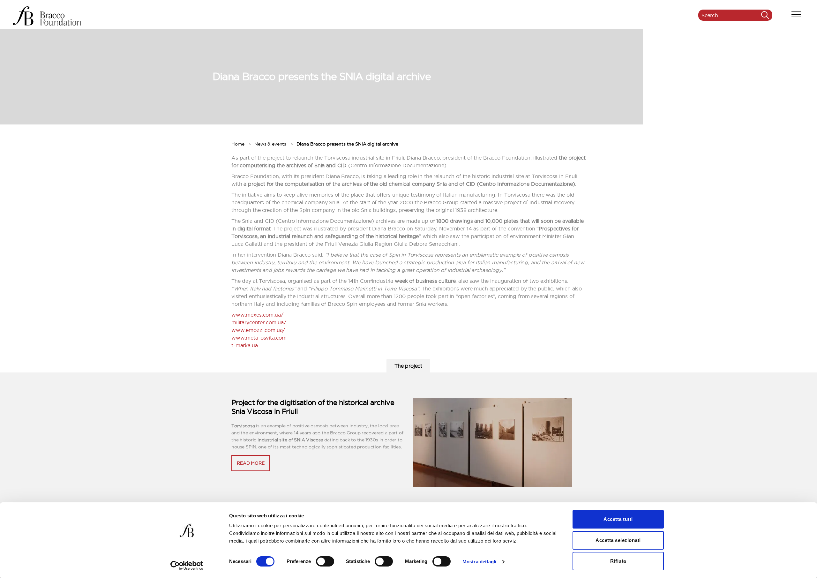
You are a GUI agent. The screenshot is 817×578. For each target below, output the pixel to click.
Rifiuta (618, 561)
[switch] (325, 562)
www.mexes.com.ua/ (257, 315)
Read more (251, 463)
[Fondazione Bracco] (47, 16)
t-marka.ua (244, 345)
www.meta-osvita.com (259, 338)
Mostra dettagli (479, 561)
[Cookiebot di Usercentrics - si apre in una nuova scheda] (187, 565)
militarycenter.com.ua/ (258, 322)
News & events (270, 143)
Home (237, 143)
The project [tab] (408, 366)
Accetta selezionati (618, 540)
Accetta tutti (618, 519)
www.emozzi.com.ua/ (258, 330)
